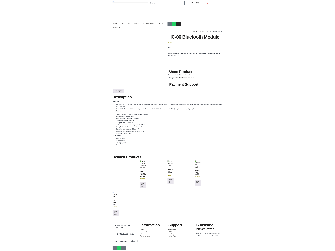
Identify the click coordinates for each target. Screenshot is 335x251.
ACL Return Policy (148, 23)
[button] (171, 75)
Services (136, 23)
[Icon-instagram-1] (123, 248)
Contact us (116, 27)
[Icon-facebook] (170, 24)
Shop (122, 23)
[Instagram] (178, 24)
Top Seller (190, 78)
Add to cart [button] (142, 185)
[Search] (184, 3)
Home (115, 23)
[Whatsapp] (174, 24)
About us (160, 23)
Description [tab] (119, 91)
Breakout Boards (181, 78)
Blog (128, 23)
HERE (203, 234)
